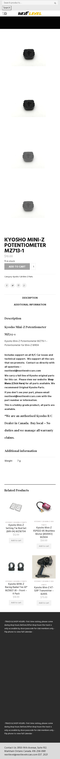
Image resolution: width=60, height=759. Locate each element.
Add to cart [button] (16, 540)
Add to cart (17, 267)
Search (6, 8)
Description (30, 298)
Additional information (30, 305)
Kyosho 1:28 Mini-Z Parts (23, 276)
